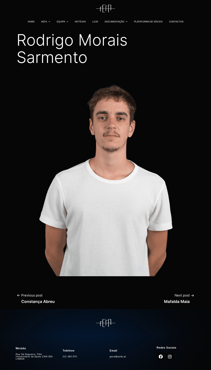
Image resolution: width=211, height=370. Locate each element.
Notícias (80, 21)
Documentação (114, 21)
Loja (95, 21)
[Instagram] (170, 356)
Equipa (61, 21)
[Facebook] (161, 356)
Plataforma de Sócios (148, 21)
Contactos (176, 21)
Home (31, 21)
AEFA (44, 21)
